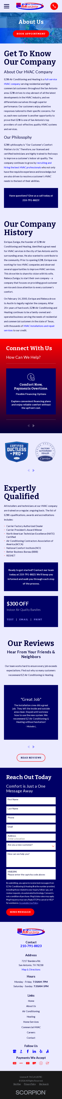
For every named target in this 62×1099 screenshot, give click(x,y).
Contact (31, 1037)
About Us (31, 1006)
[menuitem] (17, 1084)
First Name (13, 799)
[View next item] (33, 425)
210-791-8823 (31, 946)
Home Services (31, 1021)
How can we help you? (19, 854)
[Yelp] (41, 1051)
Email (23, 619)
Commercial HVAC (31, 1027)
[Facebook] (27, 1051)
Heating (31, 1016)
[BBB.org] (21, 1051)
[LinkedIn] (34, 1051)
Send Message (20, 912)
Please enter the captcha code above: (26, 874)
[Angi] (47, 1051)
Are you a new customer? (20, 845)
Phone (11, 817)
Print (38, 619)
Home (31, 1000)
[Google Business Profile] (14, 1051)
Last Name (13, 808)
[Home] (30, 6)
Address (12, 836)
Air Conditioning (31, 1011)
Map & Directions (31, 969)
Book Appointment (31, 33)
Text (10, 619)
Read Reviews (31, 757)
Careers (31, 1032)
